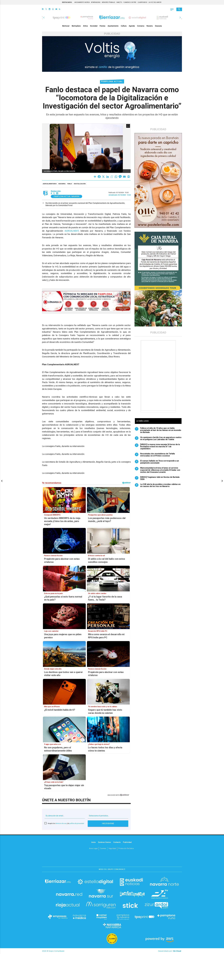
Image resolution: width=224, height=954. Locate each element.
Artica (85, 26)
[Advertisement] (158, 375)
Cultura (123, 26)
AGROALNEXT (72, 230)
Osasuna (158, 26)
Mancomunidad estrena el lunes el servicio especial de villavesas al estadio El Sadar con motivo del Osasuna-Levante (158, 470)
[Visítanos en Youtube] (56, 9)
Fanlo (69, 184)
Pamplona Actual (112, 81)
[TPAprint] (144, 916)
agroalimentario (50, 184)
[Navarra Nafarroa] (112, 925)
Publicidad (127, 842)
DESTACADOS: (67, 2)
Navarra (150, 26)
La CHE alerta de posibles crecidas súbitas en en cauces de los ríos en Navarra (158, 485)
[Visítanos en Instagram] (49, 9)
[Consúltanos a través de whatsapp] (53, 9)
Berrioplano (76, 26)
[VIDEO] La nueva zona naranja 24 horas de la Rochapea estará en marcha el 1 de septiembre (158, 446)
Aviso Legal (93, 848)
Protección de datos (126, 848)
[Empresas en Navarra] (58, 916)
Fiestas (102, 26)
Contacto (117, 842)
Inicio (93, 842)
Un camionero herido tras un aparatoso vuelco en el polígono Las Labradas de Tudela (159, 438)
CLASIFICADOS (142, 2)
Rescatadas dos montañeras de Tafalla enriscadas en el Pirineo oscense (155, 455)
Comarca (140, 26)
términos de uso (61, 823)
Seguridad (112, 848)
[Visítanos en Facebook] (43, 9)
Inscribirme (108, 823)
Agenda (132, 26)
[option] (112, 17)
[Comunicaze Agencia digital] (112, 859)
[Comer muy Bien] (101, 916)
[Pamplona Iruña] (166, 916)
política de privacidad (76, 823)
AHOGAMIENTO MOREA (82, 2)
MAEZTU (119, 2)
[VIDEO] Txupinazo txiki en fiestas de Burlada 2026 (158, 478)
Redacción (56, 191)
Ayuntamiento (113, 26)
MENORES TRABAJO (108, 2)
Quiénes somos (104, 842)
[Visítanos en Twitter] (46, 9)
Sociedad (93, 26)
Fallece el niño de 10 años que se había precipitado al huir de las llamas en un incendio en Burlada (158, 430)
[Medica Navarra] (79, 916)
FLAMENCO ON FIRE (130, 2)
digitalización (80, 184)
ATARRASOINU (95, 2)
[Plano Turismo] (123, 916)
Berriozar (65, 26)
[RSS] (59, 9)
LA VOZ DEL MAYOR (155, 2)
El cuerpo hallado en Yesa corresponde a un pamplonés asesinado (157, 462)
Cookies (103, 848)
